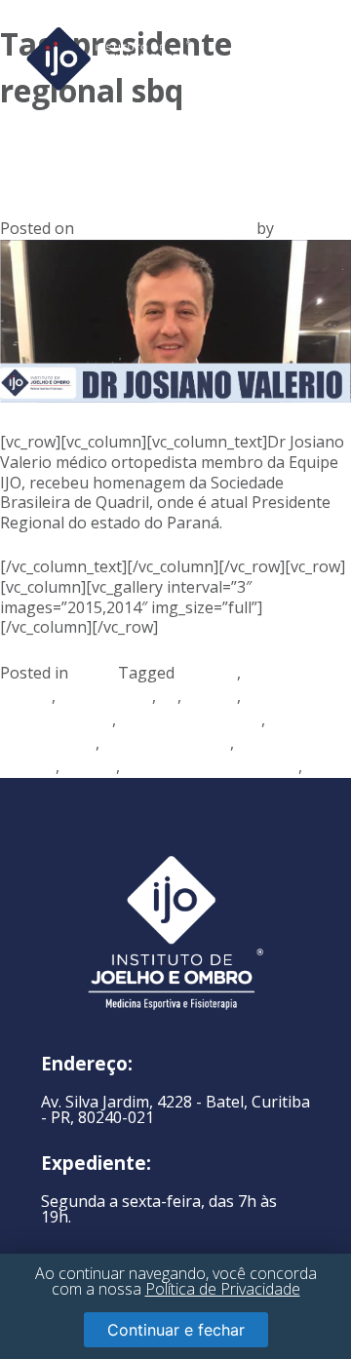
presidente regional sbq (211, 766)
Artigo (95, 672)
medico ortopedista (190, 719)
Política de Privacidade (222, 1289)
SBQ (321, 766)
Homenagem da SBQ (128, 151)
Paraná (89, 766)
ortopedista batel (166, 743)
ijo (168, 696)
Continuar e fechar (176, 1330)
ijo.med (211, 696)
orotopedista (48, 743)
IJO (288, 228)
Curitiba (207, 672)
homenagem (105, 696)
